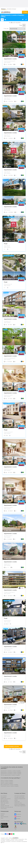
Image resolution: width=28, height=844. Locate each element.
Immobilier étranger (11, 8)
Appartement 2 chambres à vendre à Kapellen (11, 772)
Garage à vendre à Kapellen (7, 781)
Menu (25, 12)
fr (26, 9)
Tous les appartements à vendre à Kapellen (10, 775)
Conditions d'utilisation (5, 839)
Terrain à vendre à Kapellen (7, 783)
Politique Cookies (14, 839)
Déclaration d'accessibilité (22, 841)
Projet (5, 243)
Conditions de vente (10, 840)
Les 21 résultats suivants (12, 746)
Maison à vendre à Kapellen (7, 780)
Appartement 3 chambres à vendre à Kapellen (11, 773)
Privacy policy (21, 839)
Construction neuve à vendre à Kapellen (10, 786)
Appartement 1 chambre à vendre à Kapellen (11, 770)
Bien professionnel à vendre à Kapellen (9, 784)
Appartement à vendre (10, 59)
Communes (13, 841)
